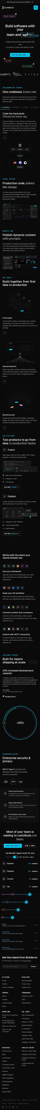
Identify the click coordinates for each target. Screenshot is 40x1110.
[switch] (15, 857)
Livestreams (6, 1058)
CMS (23, 1000)
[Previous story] (30, 662)
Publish (12, 496)
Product (26, 107)
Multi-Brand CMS (27, 1039)
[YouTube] (3, 1107)
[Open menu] (36, 7)
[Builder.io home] (8, 7)
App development (9, 366)
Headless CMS (27, 1035)
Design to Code (27, 996)
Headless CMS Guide (29, 1054)
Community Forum (8, 1068)
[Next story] (35, 662)
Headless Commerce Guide (29, 1059)
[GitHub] (6, 1107)
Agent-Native (6, 1092)
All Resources (7, 1051)
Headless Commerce (29, 1042)
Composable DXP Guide (28, 1064)
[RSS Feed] (16, 1107)
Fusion (11, 449)
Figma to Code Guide (29, 1051)
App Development (28, 1015)
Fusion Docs (26, 984)
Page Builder (26, 1003)
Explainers (5, 1085)
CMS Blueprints (7, 1081)
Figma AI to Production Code (10, 1016)
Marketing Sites (27, 1025)
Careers (4, 1000)
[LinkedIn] (13, 1107)
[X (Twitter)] (10, 1107)
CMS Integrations (8, 1078)
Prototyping (7, 318)
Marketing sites (9, 415)
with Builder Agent (26, 857)
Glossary (5, 1088)
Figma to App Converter (6, 1030)
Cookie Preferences (23, 1103)
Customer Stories (8, 1065)
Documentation (27, 981)
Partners (5, 1071)
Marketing (36, 107)
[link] (20, 125)
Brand (4, 1006)
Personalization (27, 1032)
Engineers (6, 107)
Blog (3, 1054)
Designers (16, 107)
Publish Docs (26, 987)
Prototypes (26, 1018)
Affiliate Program (7, 1075)
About (4, 996)
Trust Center (11, 1103)
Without (9, 857)
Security (24, 1100)
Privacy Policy (26, 961)
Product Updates (8, 987)
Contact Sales (7, 1003)
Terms (4, 1103)
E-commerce (26, 1029)
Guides (4, 1061)
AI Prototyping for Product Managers (8, 1022)
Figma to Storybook (9, 1026)
